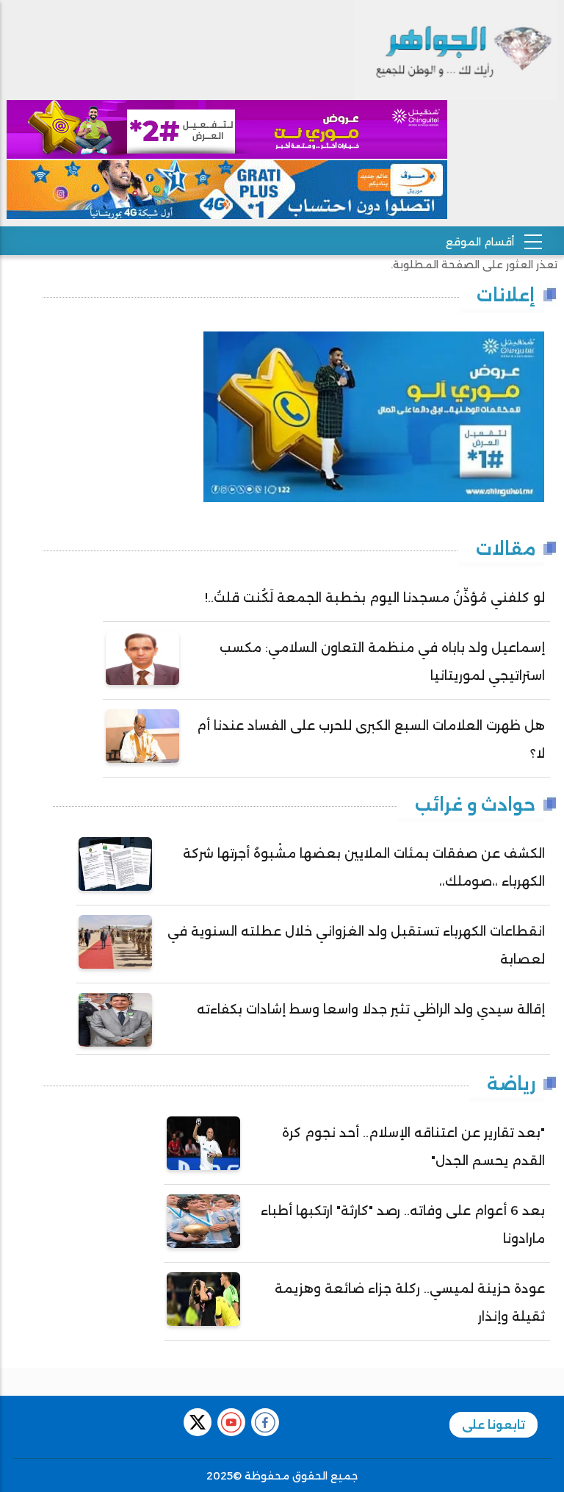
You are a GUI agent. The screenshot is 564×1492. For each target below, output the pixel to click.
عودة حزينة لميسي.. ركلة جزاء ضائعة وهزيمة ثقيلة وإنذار (410, 1302)
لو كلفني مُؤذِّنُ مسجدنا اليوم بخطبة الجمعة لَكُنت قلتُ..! (375, 597)
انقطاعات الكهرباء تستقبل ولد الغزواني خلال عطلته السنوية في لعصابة (356, 945)
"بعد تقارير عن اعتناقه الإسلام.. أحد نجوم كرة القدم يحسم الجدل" (413, 1146)
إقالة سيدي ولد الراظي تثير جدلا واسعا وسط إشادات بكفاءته (371, 1009)
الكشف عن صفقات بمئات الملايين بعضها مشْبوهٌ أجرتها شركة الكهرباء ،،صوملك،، (364, 867)
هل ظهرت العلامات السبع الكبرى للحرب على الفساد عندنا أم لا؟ (371, 739)
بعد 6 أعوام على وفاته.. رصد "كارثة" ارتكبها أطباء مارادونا (403, 1224)
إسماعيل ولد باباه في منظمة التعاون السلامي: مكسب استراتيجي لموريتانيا (382, 661)
